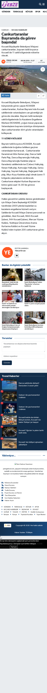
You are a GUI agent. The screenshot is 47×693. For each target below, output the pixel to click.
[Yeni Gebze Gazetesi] (10, 4)
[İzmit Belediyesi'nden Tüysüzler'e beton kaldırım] (35, 275)
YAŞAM (15, 512)
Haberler (5, 30)
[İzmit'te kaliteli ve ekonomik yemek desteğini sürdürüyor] (12, 296)
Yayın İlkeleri (41, 514)
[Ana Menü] (43, 4)
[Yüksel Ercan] (7, 252)
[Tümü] (44, 456)
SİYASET (36, 509)
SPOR (37, 12)
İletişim (6, 514)
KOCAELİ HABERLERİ (19, 30)
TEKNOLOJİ (18, 12)
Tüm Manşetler (10, 495)
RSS (8, 525)
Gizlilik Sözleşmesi (37, 512)
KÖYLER (29, 12)
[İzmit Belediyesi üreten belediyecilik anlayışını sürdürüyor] (35, 317)
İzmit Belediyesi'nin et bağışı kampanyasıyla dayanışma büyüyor (11, 327)
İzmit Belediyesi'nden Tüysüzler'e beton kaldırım (33, 284)
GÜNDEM (6, 12)
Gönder (7, 363)
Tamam (14, 547)
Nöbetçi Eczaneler (11, 483)
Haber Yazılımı (20, 532)
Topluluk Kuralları (27, 514)
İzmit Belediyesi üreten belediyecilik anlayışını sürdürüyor (34, 327)
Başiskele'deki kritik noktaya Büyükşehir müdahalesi (10, 284)
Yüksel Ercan (20, 251)
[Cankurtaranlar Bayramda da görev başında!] (23, 79)
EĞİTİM (24, 512)
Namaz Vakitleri (10, 488)
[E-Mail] (17, 256)
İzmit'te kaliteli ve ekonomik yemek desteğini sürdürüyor (10, 305)
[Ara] (40, 4)
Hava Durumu (9, 485)
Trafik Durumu (10, 490)
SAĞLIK (6, 512)
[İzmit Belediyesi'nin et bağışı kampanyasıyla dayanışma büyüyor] (12, 317)
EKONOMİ (25, 509)
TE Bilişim (29, 532)
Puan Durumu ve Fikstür (13, 493)
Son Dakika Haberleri (12, 498)
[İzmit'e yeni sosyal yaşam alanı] (35, 296)
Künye (14, 514)
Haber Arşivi (9, 500)
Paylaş (7, 95)
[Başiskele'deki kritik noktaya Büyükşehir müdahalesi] (12, 275)
